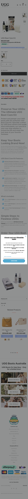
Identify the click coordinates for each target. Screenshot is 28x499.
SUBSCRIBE (14, 261)
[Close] (25, 236)
